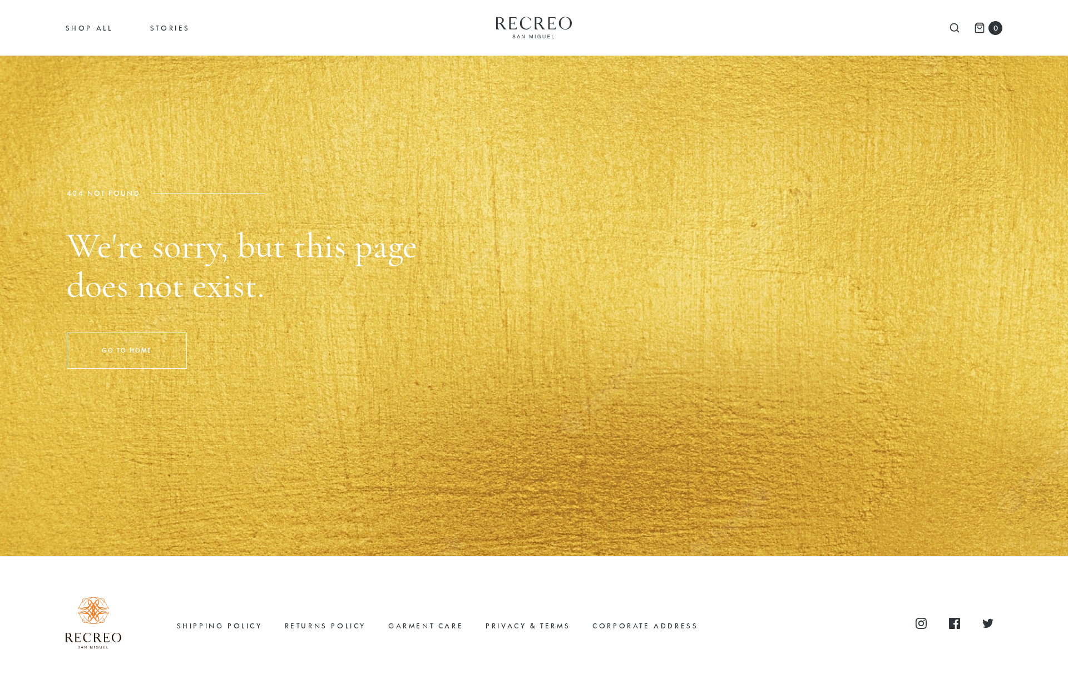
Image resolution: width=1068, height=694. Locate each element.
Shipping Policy (220, 625)
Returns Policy (325, 625)
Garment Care (425, 625)
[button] (127, 351)
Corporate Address (645, 625)
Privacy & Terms (528, 625)
